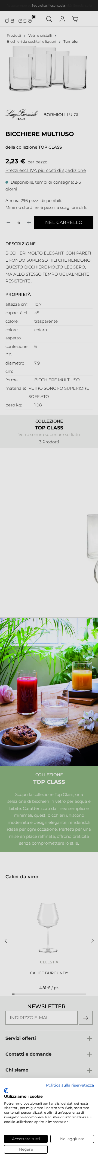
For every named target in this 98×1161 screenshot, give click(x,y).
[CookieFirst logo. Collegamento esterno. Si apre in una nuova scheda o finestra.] (6, 1090)
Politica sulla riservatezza (70, 1085)
